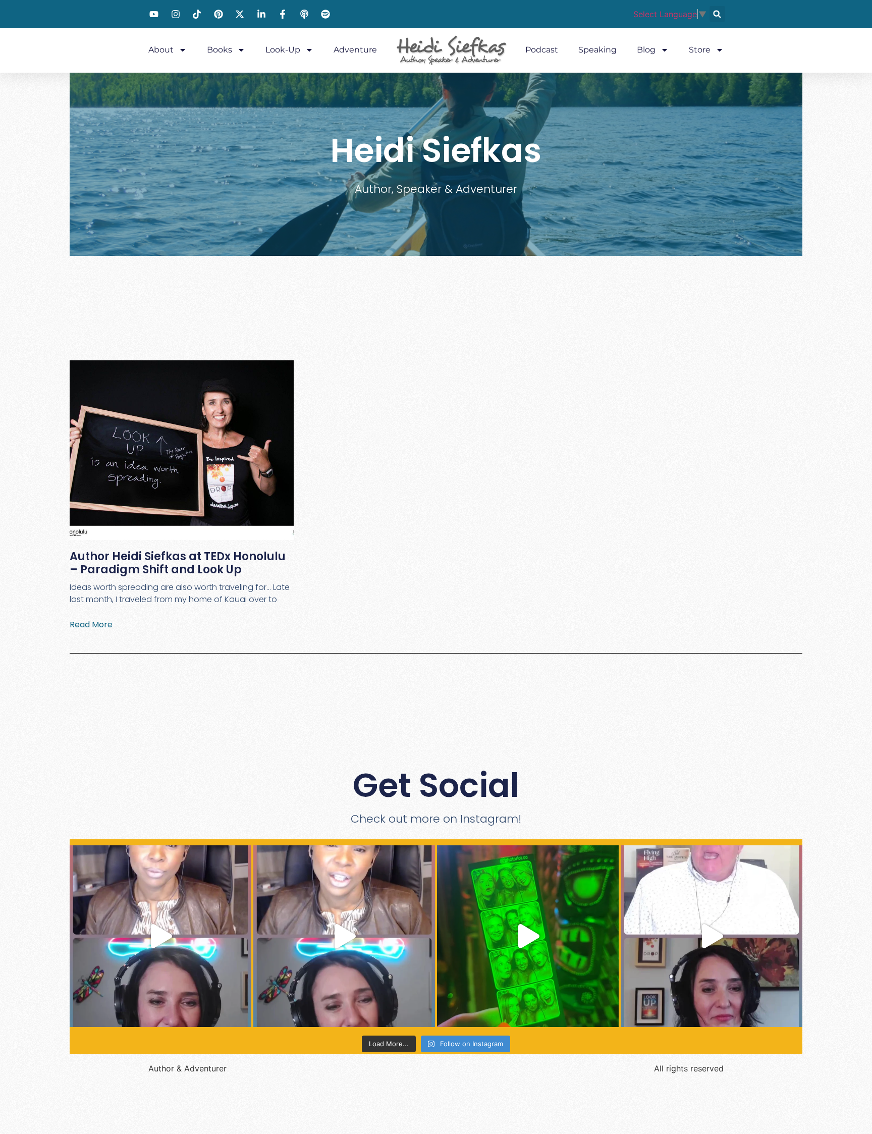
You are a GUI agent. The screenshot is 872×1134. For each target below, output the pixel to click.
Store (700, 50)
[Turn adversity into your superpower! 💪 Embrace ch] (160, 936)
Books (219, 50)
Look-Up (282, 50)
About (161, 50)
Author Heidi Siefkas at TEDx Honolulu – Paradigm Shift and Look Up (178, 563)
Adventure (355, 50)
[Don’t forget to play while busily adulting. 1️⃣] (528, 936)
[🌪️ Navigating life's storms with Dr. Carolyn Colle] (344, 936)
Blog (646, 50)
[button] (717, 14)
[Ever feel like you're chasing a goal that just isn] (711, 936)
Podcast (541, 50)
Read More (91, 624)
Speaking (597, 50)
